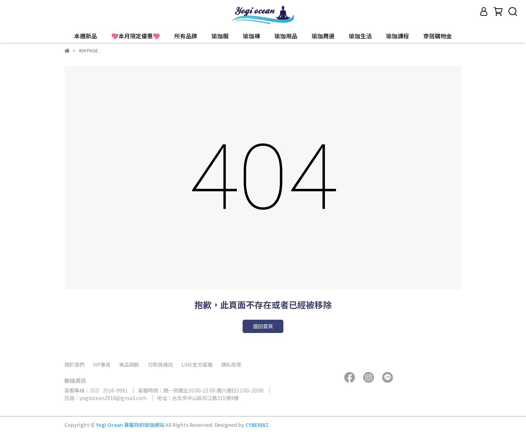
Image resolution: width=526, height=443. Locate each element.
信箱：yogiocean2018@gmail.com (105, 397)
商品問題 (129, 364)
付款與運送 (160, 364)
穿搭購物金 (437, 36)
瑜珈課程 (397, 36)
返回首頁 (263, 326)
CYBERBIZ (257, 424)
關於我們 (74, 364)
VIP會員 (102, 364)
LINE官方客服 (197, 364)
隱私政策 (231, 364)
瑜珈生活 (360, 36)
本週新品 (85, 36)
